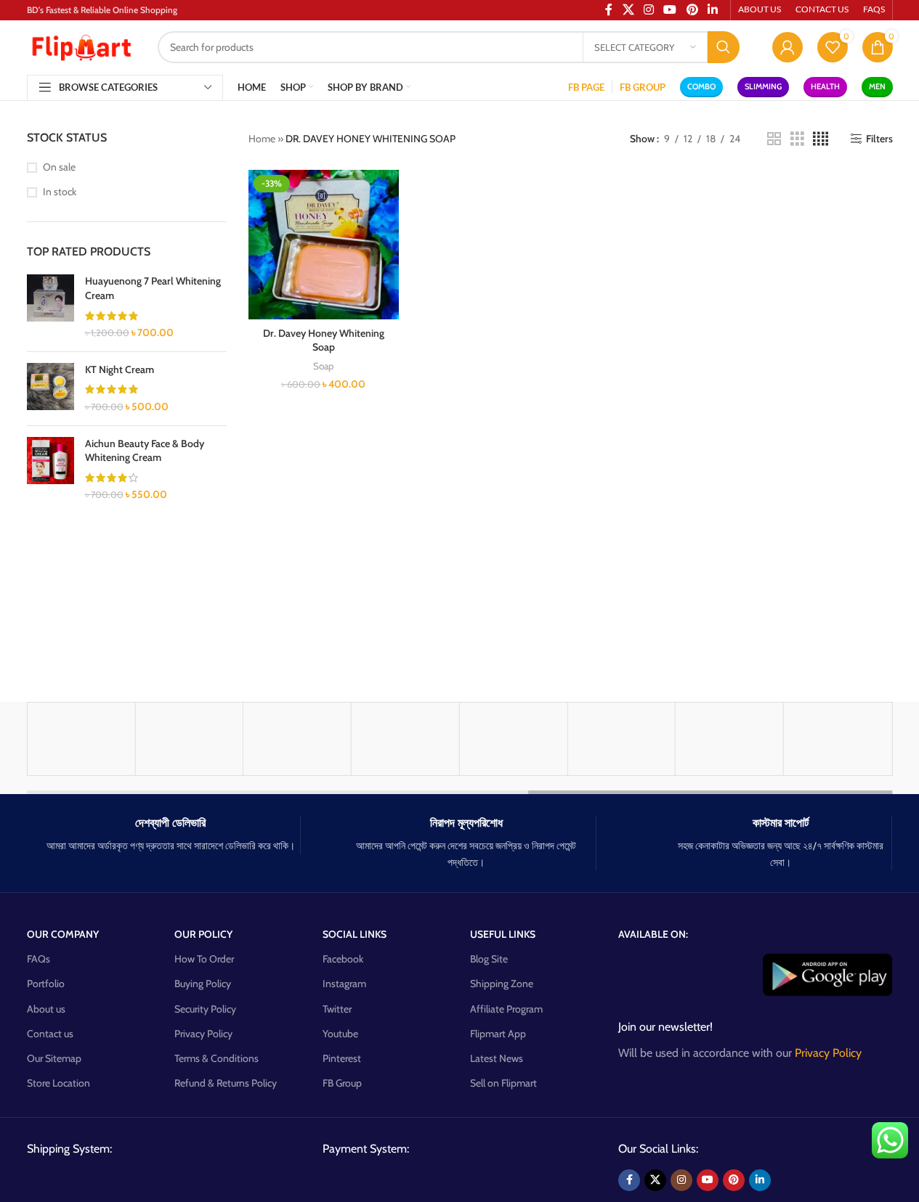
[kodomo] (405, 739)
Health (825, 86)
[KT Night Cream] (50, 388)
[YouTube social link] (707, 1180)
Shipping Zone (501, 983)
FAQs (38, 958)
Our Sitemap (54, 1058)
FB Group (342, 1082)
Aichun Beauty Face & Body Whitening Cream (144, 451)
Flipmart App (498, 1033)
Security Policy (205, 1008)
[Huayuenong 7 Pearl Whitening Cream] (50, 307)
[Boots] (297, 739)
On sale (59, 166)
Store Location (58, 1082)
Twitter (337, 1008)
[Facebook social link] (629, 1180)
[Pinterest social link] (734, 1180)
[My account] (787, 47)
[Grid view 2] (774, 139)
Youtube (340, 1033)
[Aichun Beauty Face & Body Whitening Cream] (50, 469)
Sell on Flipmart (503, 1082)
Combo (701, 86)
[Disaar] (729, 739)
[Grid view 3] (797, 139)
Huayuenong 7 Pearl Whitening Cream (153, 288)
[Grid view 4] (820, 139)
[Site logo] (81, 45)
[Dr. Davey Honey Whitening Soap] (323, 245)
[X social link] (655, 1180)
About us (46, 1008)
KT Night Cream (119, 369)
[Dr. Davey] (513, 739)
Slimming (763, 86)
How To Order (204, 958)
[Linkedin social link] (760, 1180)
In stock (59, 191)
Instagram (344, 983)
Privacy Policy (203, 1033)
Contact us (50, 1033)
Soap (323, 366)
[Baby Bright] (189, 739)
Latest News (496, 1058)
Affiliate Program (506, 1008)
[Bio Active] (837, 739)
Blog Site (489, 958)
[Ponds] (81, 739)
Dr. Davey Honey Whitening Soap (323, 340)
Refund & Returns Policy (225, 1082)
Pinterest (342, 1058)
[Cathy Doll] (621, 739)
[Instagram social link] (681, 1180)
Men (877, 86)
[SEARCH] (724, 47)
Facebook (343, 958)
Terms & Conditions (216, 1058)
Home (261, 138)
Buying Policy (202, 983)
